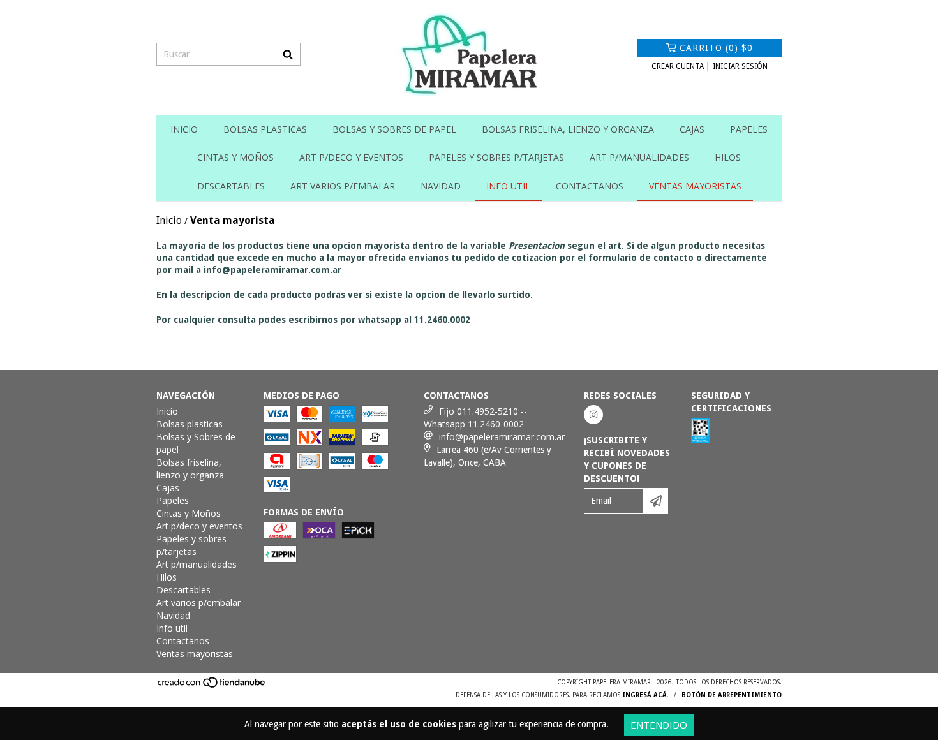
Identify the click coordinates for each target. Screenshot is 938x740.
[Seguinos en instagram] (593, 414)
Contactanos (589, 186)
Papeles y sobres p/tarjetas (496, 157)
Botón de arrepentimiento (731, 695)
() (716, 48)
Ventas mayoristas (695, 186)
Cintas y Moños (235, 157)
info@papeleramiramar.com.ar (502, 437)
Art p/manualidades (639, 157)
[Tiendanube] (212, 686)
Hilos (728, 157)
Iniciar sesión (740, 66)
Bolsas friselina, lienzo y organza (568, 129)
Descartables (231, 186)
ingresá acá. (645, 695)
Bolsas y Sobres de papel (394, 129)
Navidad (441, 186)
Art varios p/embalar (342, 186)
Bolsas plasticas (265, 129)
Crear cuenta (677, 66)
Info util (508, 186)
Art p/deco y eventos (351, 157)
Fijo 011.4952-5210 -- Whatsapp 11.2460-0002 (475, 417)
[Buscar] (288, 54)
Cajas (692, 129)
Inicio (184, 129)
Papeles (749, 129)
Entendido (658, 724)
